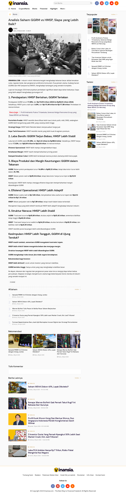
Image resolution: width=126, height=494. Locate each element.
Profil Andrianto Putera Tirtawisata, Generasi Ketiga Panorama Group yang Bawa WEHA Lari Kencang (102, 41)
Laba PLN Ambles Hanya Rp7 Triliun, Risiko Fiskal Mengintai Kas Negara (50, 451)
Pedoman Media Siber (50, 475)
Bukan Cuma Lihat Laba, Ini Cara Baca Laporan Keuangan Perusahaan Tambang (102, 51)
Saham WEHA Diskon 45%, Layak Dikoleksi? (44, 351)
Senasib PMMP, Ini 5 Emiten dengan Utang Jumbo (17, 351)
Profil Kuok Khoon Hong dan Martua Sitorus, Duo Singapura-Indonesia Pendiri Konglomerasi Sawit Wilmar (51, 421)
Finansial (43, 9)
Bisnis (34, 9)
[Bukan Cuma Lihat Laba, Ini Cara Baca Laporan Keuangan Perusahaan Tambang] (91, 115)
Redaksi (38, 475)
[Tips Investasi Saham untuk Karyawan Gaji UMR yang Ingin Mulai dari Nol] (91, 127)
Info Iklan (90, 475)
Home (13, 9)
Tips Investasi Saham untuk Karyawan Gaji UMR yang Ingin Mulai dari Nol (102, 59)
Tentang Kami (28, 475)
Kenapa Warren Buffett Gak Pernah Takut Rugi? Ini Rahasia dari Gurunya (68, 352)
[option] (20, 345)
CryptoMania (24, 9)
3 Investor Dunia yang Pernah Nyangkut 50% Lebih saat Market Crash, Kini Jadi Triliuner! (54, 435)
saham (13, 282)
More (62, 9)
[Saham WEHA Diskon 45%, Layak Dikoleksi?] (91, 145)
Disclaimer (81, 475)
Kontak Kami (100, 475)
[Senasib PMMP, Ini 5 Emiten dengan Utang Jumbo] (91, 137)
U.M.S (15, 29)
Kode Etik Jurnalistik (67, 475)
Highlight (54, 9)
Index (77, 289)
